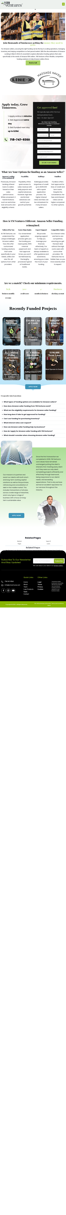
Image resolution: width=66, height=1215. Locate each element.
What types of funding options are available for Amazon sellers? (30, 402)
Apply (25, 591)
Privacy (40, 587)
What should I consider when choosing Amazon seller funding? (29, 435)
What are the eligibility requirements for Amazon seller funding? (30, 410)
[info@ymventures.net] (2, 585)
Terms (40, 584)
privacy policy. (58, 565)
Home (26, 582)
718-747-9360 (20, 140)
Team (25, 587)
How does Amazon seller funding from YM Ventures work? (27, 406)
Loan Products (28, 589)
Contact (26, 594)
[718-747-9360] (2, 582)
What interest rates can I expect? (17, 423)
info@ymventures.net (12, 585)
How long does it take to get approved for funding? (24, 414)
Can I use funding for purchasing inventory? (22, 419)
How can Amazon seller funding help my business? (24, 427)
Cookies (40, 589)
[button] (63, 4)
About (26, 584)
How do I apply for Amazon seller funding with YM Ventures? (28, 431)
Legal (39, 582)
